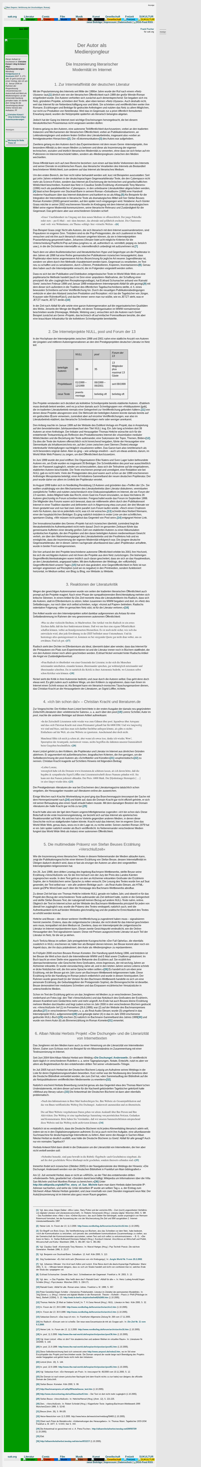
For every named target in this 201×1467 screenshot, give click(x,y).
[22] (136, 758)
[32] (108, 1079)
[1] (50, 94)
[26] (106, 969)
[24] (67, 799)
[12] (148, 438)
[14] (119, 517)
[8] (140, 265)
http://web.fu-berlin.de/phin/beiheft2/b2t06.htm (85, 1297)
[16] (126, 607)
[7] (136, 246)
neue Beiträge (94, 22)
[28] (75, 1014)
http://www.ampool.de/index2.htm (103, 1351)
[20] (74, 745)
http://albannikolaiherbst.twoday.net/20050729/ (114, 1429)
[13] (109, 511)
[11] (143, 409)
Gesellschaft (112, 16)
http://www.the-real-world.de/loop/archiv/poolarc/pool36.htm (87, 1334)
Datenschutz (125, 22)
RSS (150, 22)
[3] (100, 138)
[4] (34, 191)
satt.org (12, 16)
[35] (137, 1160)
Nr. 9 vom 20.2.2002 (125, 1259)
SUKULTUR (146, 16)
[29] (60, 1017)
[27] (45, 1010)
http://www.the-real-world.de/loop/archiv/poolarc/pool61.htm (87, 1347)
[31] (110, 1020)
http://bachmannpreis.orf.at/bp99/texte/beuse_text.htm (66, 1389)
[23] (71, 781)
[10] (68, 300)
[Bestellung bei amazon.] (16, 119)
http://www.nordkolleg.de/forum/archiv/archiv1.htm (91, 1307)
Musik (79, 16)
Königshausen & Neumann (12, 75)
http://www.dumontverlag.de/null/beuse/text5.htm (64, 1394)
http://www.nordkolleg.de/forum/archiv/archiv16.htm (103, 1226)
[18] (72, 673)
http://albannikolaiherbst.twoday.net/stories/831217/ (65, 1441)
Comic (46, 16)
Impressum (110, 22)
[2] (69, 138)
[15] (74, 565)
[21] (112, 758)
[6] (117, 224)
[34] (101, 1123)
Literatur (29, 16)
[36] (96, 1181)
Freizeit (129, 16)
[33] (67, 1091)
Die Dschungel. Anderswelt (111, 1057)
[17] (68, 640)
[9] (144, 283)
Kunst (96, 16)
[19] (120, 712)
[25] (85, 806)
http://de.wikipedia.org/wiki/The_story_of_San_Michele (65, 1184)
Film (62, 16)
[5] (122, 194)
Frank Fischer (147, 29)
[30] (140, 1017)
